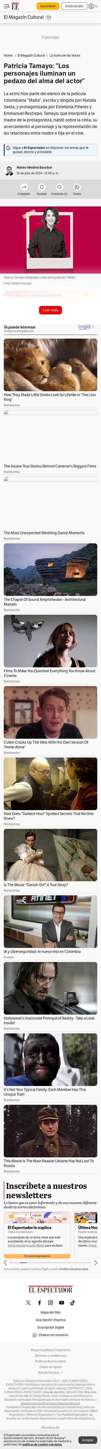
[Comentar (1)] (59, 187)
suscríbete (36, 1246)
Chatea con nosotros (53, 1335)
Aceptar (87, 1440)
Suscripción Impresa (50, 1320)
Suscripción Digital (50, 1327)
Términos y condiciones (50, 1355)
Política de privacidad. (74, 1269)
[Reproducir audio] (11, 323)
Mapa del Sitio (51, 1312)
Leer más (50, 310)
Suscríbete (48, 6)
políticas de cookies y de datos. (42, 1444)
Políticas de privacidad (50, 1361)
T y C (45, 1269)
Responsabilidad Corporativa (50, 1350)
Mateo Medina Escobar (34, 168)
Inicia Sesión (74, 6)
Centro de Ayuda (50, 1367)
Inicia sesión (17, 1246)
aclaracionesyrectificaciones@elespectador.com (50, 1403)
